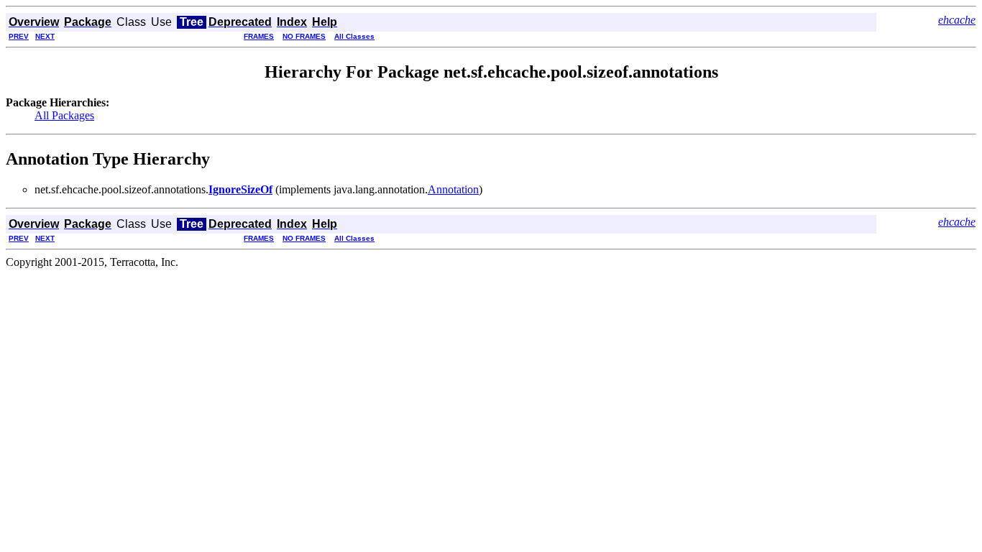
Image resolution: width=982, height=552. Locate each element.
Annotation (453, 189)
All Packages (64, 115)
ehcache (957, 20)
